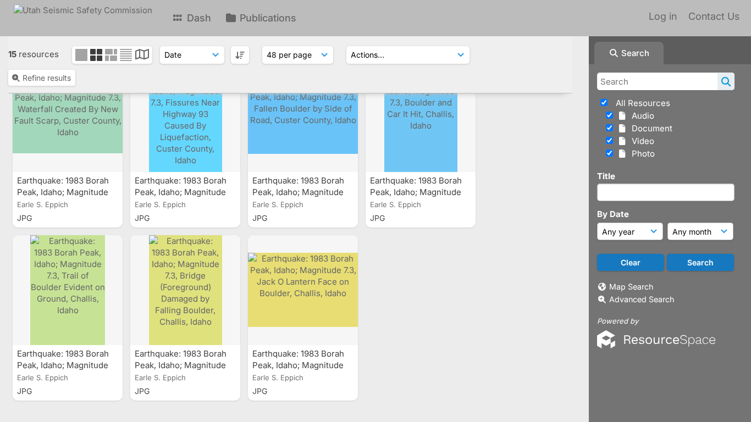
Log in (663, 16)
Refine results (47, 77)
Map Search (631, 286)
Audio (640, 115)
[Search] (726, 81)
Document (649, 128)
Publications (266, 18)
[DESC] (240, 55)
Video (640, 141)
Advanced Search (641, 299)
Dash (197, 18)
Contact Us (713, 16)
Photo (641, 153)
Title (606, 176)
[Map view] (142, 56)
